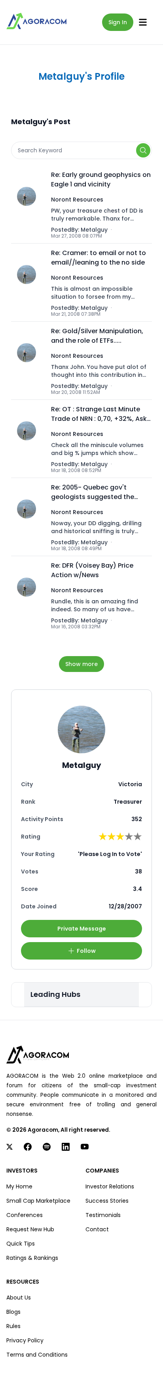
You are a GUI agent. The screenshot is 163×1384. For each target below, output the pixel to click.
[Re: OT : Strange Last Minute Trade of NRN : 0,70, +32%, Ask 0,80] (28, 439)
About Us (18, 1297)
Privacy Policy (25, 1340)
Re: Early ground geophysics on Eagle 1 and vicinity (101, 179)
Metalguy (94, 230)
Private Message (81, 929)
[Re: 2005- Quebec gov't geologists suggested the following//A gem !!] (28, 517)
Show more (81, 664)
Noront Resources (77, 199)
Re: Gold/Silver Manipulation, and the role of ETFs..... (97, 335)
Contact (97, 1229)
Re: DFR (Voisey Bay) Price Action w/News (92, 570)
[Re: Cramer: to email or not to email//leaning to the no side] (28, 282)
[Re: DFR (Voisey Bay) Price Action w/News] (28, 595)
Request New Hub (30, 1229)
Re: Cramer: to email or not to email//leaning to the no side (98, 257)
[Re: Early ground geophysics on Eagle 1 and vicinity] (28, 204)
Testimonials (103, 1215)
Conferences (24, 1215)
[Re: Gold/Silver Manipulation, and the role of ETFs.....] (28, 360)
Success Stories (107, 1201)
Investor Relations (109, 1186)
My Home (19, 1186)
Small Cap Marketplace (38, 1201)
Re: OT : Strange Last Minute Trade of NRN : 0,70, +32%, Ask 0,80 (99, 414)
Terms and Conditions (37, 1355)
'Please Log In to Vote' (110, 854)
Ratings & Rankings (32, 1258)
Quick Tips (20, 1244)
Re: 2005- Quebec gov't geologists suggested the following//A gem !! (92, 492)
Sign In (117, 22)
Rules (13, 1326)
